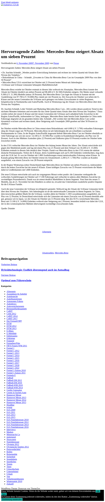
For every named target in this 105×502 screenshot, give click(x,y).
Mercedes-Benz (61, 253)
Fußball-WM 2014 (15, 388)
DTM (9, 323)
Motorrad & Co (13, 434)
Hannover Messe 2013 (16, 397)
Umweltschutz (13, 469)
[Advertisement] (52, 26)
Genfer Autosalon (14, 390)
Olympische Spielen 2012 (18, 447)
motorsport (11, 437)
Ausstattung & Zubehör (17, 294)
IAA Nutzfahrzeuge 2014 (18, 424)
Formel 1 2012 (13, 351)
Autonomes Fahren (15, 301)
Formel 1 (10, 348)
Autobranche (12, 296)
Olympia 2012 (13, 444)
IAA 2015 (11, 417)
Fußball (10, 378)
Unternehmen (12, 471)
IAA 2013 (11, 415)
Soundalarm (12, 459)
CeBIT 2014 (12, 316)
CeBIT (10, 311)
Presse (56, 63)
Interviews (11, 429)
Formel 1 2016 (13, 360)
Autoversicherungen (15, 306)
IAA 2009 (11, 410)
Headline (10, 405)
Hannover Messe (14, 395)
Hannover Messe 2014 (16, 400)
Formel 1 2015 (13, 358)
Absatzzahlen (48, 253)
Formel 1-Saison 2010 (16, 370)
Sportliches (11, 461)
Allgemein (46, 232)
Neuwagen (11, 439)
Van (8, 476)
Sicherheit (11, 457)
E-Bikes (10, 331)
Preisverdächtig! (14, 449)
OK (98, 491)
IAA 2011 (11, 412)
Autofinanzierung (14, 299)
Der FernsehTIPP (14, 321)
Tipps (9, 466)
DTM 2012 (11, 326)
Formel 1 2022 (13, 368)
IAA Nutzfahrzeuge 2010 (18, 420)
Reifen (9, 452)
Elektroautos (12, 336)
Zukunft (10, 484)
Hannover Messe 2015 (16, 402)
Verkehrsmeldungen (15, 479)
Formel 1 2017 (13, 363)
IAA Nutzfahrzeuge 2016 (18, 427)
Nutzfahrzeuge (13, 442)
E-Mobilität (11, 333)
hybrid (9, 407)
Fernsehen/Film (13, 343)
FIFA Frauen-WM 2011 (17, 346)
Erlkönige (11, 338)
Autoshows (11, 304)
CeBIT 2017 (12, 318)
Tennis (9, 464)
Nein (4, 494)
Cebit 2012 (11, 314)
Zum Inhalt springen (10, 2)
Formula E (11, 375)
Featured (10, 341)
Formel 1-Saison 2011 (16, 373)
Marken (10, 432)
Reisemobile (12, 454)
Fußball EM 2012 (14, 380)
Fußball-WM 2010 (15, 385)
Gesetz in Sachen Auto (16, 392)
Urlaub (10, 474)
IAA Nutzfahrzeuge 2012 (18, 422)
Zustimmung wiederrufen (12, 499)
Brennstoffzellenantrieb (17, 309)
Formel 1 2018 (13, 365)
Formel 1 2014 (13, 355)
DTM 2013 (11, 328)
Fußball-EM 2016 (14, 383)
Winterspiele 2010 (14, 481)
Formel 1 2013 (13, 353)
